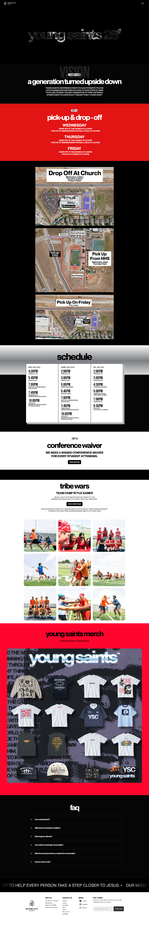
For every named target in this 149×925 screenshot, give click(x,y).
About (64, 907)
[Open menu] (142, 3)
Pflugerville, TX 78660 (50, 905)
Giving (64, 909)
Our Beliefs (65, 914)
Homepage (65, 905)
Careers (64, 903)
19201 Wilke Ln (49, 903)
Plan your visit (66, 911)
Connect (64, 901)
